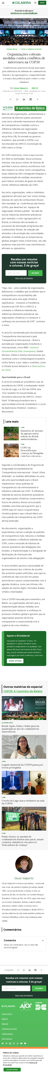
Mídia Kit (5, 1024)
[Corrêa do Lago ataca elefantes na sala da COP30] (24, 782)
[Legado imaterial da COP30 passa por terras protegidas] (24, 746)
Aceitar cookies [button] (12, 1069)
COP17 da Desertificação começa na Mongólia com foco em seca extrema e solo (32, 453)
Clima (22, 427)
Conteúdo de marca (9, 1029)
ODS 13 (35, 88)
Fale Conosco (7, 1039)
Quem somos (7, 1014)
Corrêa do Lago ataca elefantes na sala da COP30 (23, 802)
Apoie (42, 3)
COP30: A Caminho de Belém (31, 49)
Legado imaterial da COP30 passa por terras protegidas (22, 766)
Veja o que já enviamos (24, 278)
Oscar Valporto (21, 88)
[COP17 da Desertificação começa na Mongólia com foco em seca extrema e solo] (11, 450)
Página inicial (12, 49)
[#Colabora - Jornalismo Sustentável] (21, 3)
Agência (5, 1019)
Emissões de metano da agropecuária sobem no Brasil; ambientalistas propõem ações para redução (32, 437)
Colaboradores (7, 1034)
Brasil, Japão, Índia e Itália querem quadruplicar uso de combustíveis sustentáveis (20, 729)
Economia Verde (7, 723)
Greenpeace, (29, 351)
